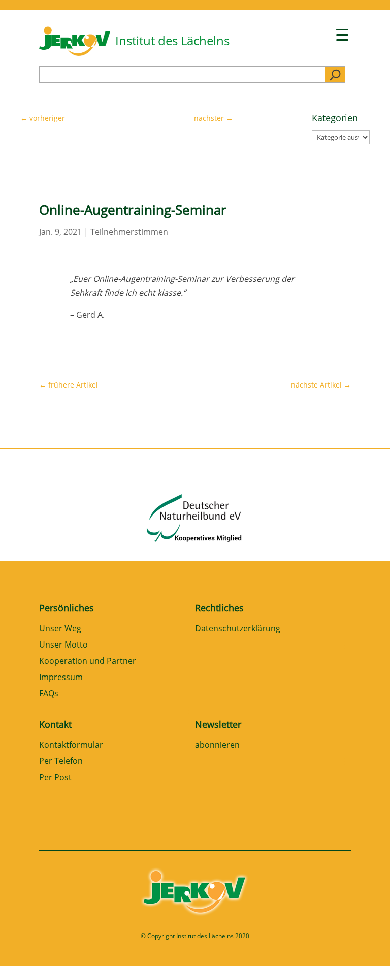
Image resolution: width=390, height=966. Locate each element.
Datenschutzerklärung (237, 629)
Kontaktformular (71, 745)
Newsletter (218, 724)
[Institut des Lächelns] (74, 52)
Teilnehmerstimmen (129, 231)
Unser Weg (60, 629)
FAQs (48, 694)
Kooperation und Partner (87, 661)
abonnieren (217, 745)
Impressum (61, 678)
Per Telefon (61, 761)
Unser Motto (63, 645)
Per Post (55, 778)
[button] (22, 943)
